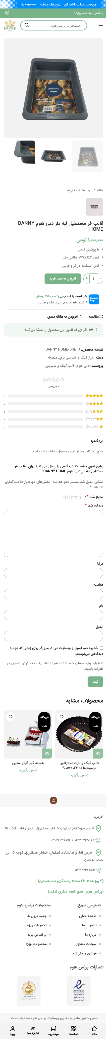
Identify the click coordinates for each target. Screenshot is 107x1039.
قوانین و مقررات (85, 953)
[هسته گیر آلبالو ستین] (28, 734)
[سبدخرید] (53, 1029)
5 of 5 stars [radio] (64, 497)
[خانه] (94, 1029)
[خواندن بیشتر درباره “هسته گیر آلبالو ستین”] (47, 754)
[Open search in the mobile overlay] (53, 25)
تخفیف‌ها (33, 1033)
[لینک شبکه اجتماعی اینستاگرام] (7, 13)
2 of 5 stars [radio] (76, 497)
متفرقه (72, 190)
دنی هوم (82, 366)
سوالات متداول (86, 944)
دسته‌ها (73, 1034)
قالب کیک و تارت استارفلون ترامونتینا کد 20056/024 (79, 765)
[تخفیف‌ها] (33, 1029)
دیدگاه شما (94, 505)
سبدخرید (53, 1034)
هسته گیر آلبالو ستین (28, 763)
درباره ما (91, 934)
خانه (100, 190)
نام (101, 606)
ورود (12, 1034)
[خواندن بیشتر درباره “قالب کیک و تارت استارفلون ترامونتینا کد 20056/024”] (98, 754)
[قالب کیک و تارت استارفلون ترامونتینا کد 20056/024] (79, 734)
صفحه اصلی (88, 916)
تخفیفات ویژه (37, 925)
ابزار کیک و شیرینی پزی (76, 357)
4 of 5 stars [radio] (68, 497)
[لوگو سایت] (10, 25)
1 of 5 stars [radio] (79, 497)
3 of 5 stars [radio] (72, 497)
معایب (98, 584)
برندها (87, 190)
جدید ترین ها (37, 916)
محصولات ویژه (36, 944)
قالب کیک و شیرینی (60, 366)
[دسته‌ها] (74, 1029)
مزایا (100, 563)
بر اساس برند (37, 934)
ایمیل (99, 627)
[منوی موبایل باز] (101, 25)
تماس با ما (89, 925)
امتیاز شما (95, 497)
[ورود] (13, 1029)
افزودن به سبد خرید (63, 278)
